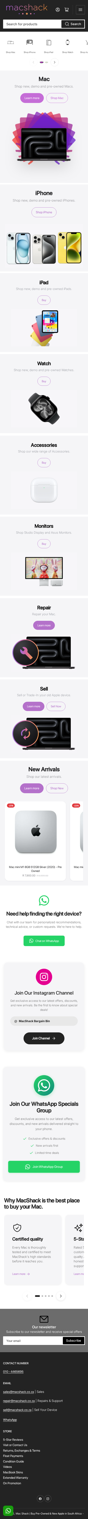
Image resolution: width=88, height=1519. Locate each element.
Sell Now (56, 706)
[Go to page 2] (46, 62)
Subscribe (73, 1340)
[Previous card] (27, 1296)
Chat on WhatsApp (47, 941)
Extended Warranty (15, 1478)
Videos (7, 1467)
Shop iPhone (44, 212)
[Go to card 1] (37, 1296)
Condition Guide (13, 1461)
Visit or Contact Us (15, 1445)
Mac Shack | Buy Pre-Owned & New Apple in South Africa (49, 1513)
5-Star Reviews (13, 1440)
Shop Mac (57, 98)
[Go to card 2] (42, 1296)
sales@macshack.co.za (18, 1392)
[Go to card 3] (45, 1296)
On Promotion (12, 1483)
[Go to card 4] (49, 1296)
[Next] (55, 62)
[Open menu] (80, 9)
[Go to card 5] (52, 1296)
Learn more (32, 98)
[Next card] (60, 1296)
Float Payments (13, 1456)
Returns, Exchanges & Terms (21, 1450)
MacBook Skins (13, 1472)
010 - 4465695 (13, 1372)
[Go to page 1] (41, 62)
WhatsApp (10, 1420)
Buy (44, 300)
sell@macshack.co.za (17, 1410)
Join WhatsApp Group (48, 1167)
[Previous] (33, 62)
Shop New (57, 788)
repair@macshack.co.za (19, 1401)
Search (76, 24)
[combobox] (44, 24)
